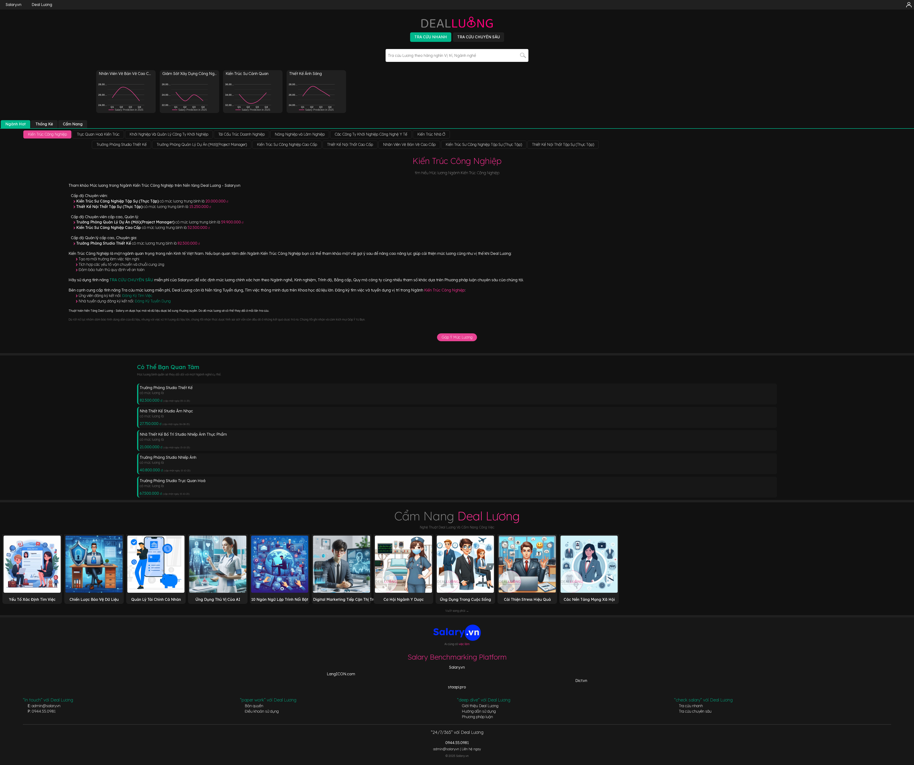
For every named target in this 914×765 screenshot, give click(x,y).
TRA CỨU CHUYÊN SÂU (131, 279)
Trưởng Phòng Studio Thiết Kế (166, 387)
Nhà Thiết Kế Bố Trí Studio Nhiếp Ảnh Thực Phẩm (183, 434)
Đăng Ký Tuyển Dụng (153, 301)
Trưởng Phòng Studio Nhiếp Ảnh (168, 457)
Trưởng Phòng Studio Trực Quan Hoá (172, 480)
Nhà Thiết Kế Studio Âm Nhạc (166, 411)
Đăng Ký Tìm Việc (137, 295)
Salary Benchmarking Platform (457, 656)
